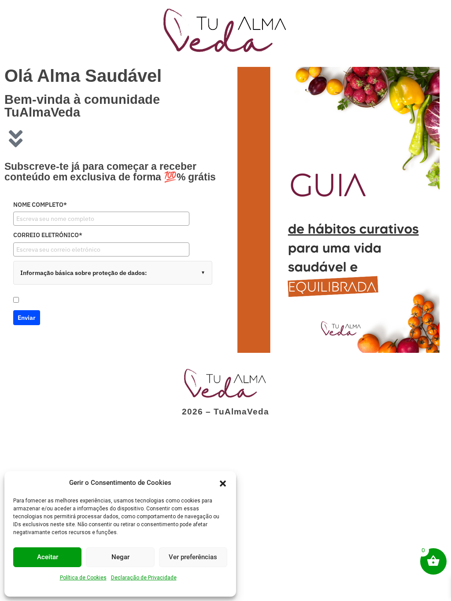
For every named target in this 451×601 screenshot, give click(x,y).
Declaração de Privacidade (144, 578)
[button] (222, 482)
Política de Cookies (83, 578)
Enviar (27, 318)
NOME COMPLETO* (40, 205)
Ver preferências (193, 557)
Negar (120, 557)
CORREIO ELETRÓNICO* (47, 235)
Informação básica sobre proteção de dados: (83, 273)
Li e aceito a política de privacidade (68, 300)
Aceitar (47, 557)
